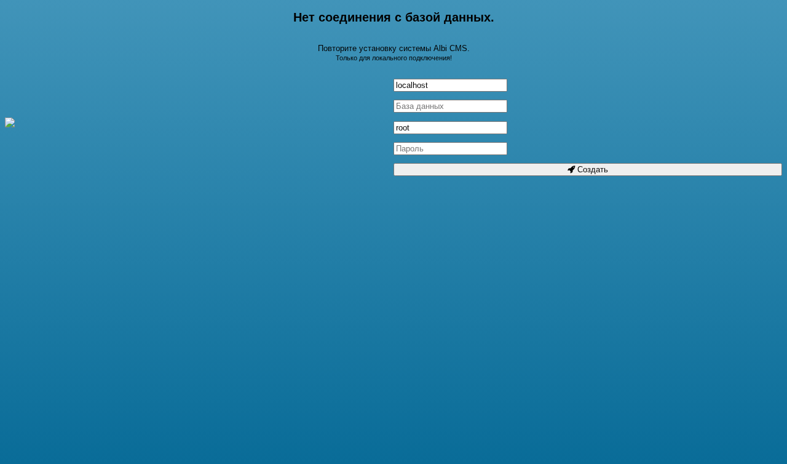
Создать (591, 169)
